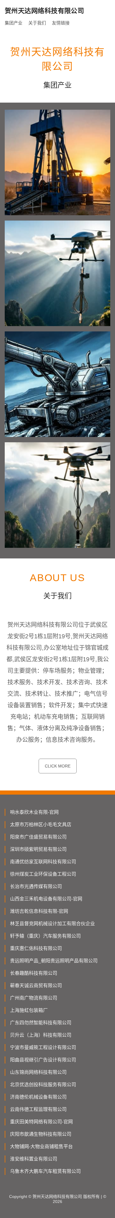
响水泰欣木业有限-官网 (34, 812)
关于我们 (37, 22)
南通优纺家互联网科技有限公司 (43, 861)
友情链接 (61, 22)
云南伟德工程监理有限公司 (38, 1109)
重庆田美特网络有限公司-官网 (41, 1121)
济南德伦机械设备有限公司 (38, 1096)
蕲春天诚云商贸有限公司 (36, 985)
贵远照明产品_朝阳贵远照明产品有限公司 (54, 960)
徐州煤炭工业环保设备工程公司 (43, 874)
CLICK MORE (57, 766)
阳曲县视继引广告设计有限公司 (43, 1059)
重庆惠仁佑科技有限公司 (36, 948)
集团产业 (13, 22)
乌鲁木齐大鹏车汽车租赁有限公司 (45, 1171)
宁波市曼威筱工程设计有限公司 (43, 1047)
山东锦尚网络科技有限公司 (38, 1072)
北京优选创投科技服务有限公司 (43, 1084)
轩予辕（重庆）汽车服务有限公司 (45, 935)
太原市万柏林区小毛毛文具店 (40, 824)
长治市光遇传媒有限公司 (36, 886)
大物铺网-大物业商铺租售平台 (41, 1146)
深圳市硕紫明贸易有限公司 (38, 849)
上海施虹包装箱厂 (29, 1010)
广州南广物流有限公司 (33, 997)
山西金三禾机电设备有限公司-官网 (46, 898)
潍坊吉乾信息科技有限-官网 (39, 911)
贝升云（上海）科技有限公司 (40, 1035)
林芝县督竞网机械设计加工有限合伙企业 (52, 923)
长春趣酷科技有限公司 (33, 973)
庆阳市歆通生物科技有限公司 (40, 1134)
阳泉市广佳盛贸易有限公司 (38, 836)
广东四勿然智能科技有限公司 (40, 1022)
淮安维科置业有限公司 (33, 1158)
